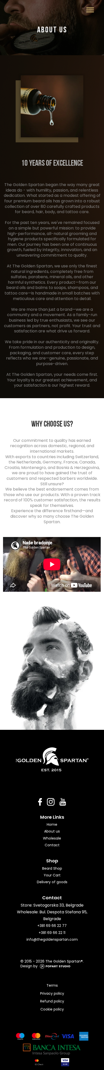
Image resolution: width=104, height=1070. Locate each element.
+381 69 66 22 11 (52, 932)
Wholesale (52, 838)
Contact (52, 845)
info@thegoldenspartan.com (52, 939)
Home (52, 824)
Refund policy (52, 1001)
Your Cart (52, 875)
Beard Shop (52, 868)
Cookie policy (52, 1009)
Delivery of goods (52, 881)
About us (52, 831)
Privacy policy (52, 993)
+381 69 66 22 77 (52, 925)
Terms (52, 985)
